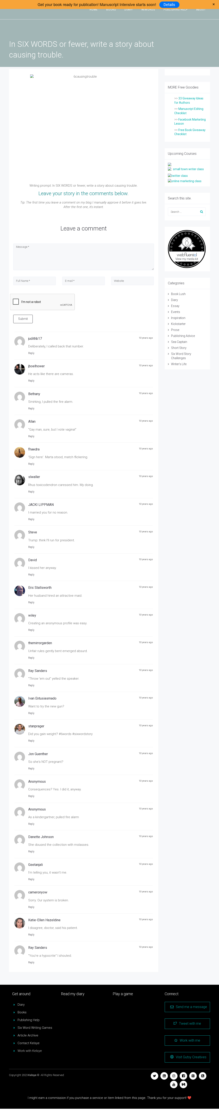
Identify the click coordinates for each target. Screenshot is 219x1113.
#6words (148, 9)
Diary (128, 9)
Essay (175, 306)
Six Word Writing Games (35, 1028)
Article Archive (28, 1035)
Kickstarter (178, 324)
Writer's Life (178, 364)
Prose (175, 330)
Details (169, 4)
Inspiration (178, 318)
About (201, 9)
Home (94, 9)
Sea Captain (179, 342)
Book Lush (178, 294)
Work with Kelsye (30, 1051)
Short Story (178, 348)
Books (111, 9)
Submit (23, 318)
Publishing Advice (183, 336)
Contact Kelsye (29, 1043)
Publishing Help (176, 9)
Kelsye (32, 1075)
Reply (31, 353)
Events (175, 312)
